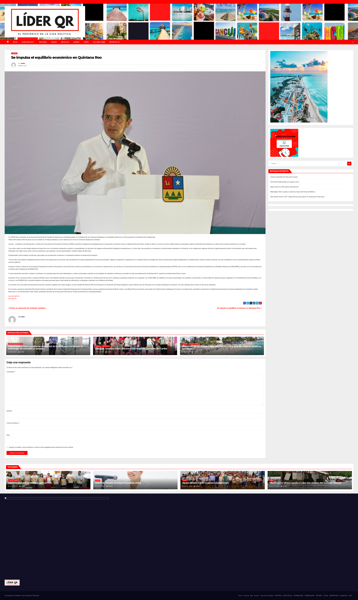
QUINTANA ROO (28, 42)
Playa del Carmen (193, 343)
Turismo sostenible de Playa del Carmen (284, 177)
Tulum (184, 480)
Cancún (98, 480)
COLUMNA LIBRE (99, 42)
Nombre (10, 411)
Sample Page (343, 595)
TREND (86, 42)
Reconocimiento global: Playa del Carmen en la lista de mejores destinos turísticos (221, 347)
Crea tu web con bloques (267, 595)
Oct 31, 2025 (14, 486)
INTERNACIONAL (298, 595)
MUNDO (54, 42)
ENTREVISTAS (114, 42)
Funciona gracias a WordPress (13, 595)
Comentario (11, 372)
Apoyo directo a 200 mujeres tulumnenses (284, 187)
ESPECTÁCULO (287, 595)
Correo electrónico (13, 423)
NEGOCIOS (65, 42)
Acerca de (246, 595)
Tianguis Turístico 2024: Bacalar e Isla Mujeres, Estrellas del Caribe (131, 348)
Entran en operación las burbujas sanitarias (27, 308)
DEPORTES (278, 595)
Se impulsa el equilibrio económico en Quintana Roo (239, 308)
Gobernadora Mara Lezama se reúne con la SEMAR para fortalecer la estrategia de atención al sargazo (45, 347)
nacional (326, 595)
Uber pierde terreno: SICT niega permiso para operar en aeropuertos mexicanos (297, 197)
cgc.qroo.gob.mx (13, 296)
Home (240, 595)
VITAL (350, 595)
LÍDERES (76, 42)
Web (8, 435)
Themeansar (35, 595)
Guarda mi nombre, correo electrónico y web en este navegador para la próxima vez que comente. (41, 447)
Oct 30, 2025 (275, 486)
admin (23, 63)
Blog (251, 595)
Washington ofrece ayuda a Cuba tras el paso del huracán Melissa (292, 192)
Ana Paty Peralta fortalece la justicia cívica (284, 182)
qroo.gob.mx (12, 298)
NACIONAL (43, 42)
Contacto (256, 595)
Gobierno (14, 53)
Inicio (15, 42)
